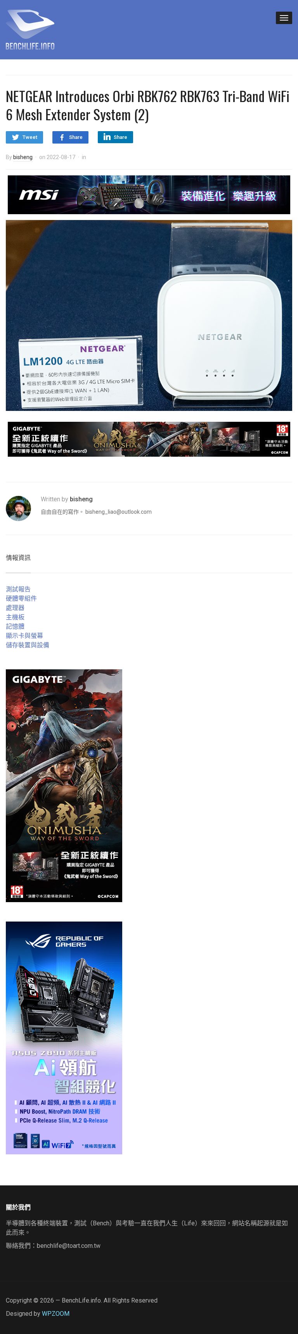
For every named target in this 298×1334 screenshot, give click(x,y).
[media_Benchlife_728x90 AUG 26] (149, 438)
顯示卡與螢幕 (24, 635)
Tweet (30, 137)
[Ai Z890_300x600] (64, 1037)
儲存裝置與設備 (27, 645)
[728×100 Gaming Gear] (149, 194)
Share (76, 137)
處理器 (15, 608)
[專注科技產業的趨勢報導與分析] (30, 29)
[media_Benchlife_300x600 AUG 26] (64, 785)
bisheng (23, 157)
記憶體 (15, 626)
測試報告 (18, 589)
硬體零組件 (21, 598)
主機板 (15, 617)
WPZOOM (55, 1313)
